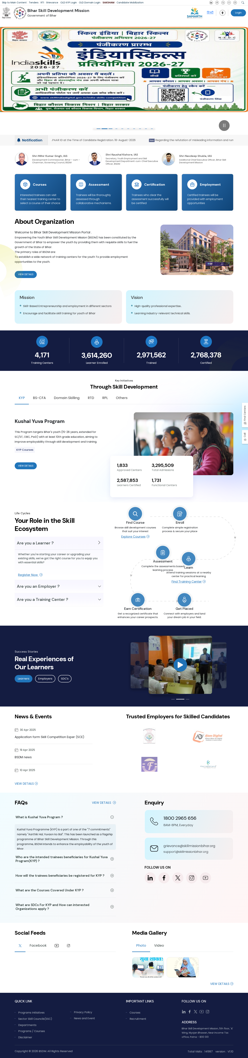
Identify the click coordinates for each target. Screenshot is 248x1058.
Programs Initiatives (31, 1013)
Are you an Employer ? (38, 586)
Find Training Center (187, 581)
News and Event (84, 1018)
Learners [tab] (23, 679)
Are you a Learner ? (35, 543)
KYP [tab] (22, 397)
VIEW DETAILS (25, 465)
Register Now (28, 575)
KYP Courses (24, 450)
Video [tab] (159, 945)
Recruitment (138, 1019)
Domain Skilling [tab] (67, 397)
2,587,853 (127, 480)
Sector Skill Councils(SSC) (35, 1019)
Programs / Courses (31, 1031)
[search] (242, 2)
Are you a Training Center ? (42, 599)
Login (238, 12)
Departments (27, 1025)
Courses (135, 1013)
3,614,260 (96, 355)
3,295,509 (163, 465)
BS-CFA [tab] (39, 397)
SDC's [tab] (64, 679)
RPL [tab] (105, 397)
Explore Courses (133, 536)
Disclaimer (25, 1037)
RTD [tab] (91, 397)
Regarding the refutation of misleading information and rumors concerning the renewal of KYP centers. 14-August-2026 (99, 140)
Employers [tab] (45, 679)
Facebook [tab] (38, 945)
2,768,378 (206, 355)
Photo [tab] (141, 945)
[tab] (20, 946)
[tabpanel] (124, 443)
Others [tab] (122, 397)
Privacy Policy (83, 1012)
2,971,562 (151, 355)
